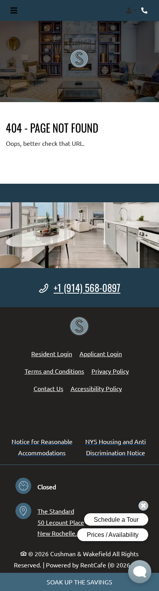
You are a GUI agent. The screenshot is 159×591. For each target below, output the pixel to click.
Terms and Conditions (54, 371)
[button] (131, 10)
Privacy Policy (110, 371)
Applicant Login (101, 353)
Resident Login (51, 353)
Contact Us (48, 388)
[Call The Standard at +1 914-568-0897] (145, 10)
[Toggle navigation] (14, 10)
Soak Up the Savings (79, 582)
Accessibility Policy (96, 388)
